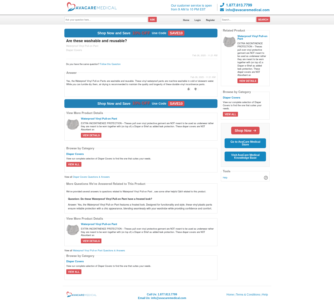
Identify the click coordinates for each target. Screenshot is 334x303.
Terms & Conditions (248, 294)
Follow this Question (110, 64)
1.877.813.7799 (239, 5)
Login (197, 20)
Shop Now (243, 130)
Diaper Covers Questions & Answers (91, 176)
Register (210, 20)
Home (186, 20)
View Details (91, 135)
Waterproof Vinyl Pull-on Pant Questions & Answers (99, 250)
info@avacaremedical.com (248, 10)
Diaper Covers (75, 154)
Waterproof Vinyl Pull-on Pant (99, 118)
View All (74, 164)
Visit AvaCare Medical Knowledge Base (245, 156)
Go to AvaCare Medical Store (245, 143)
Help (225, 177)
